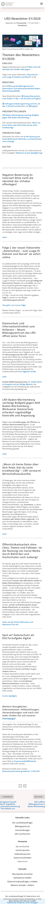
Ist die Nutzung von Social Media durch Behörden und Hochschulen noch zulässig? (22, 138)
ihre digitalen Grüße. (27, 371)
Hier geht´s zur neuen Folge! (14, 305)
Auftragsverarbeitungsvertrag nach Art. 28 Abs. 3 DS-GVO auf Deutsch (21, 105)
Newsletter (22, 25)
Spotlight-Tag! (36, 153)
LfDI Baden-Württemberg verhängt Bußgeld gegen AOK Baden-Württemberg (20, 116)
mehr (4, 237)
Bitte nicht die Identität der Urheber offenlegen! (21, 68)
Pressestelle (21, 23)
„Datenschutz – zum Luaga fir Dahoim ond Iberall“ (20, 75)
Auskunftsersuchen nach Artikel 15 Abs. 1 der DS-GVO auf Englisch (21, 97)
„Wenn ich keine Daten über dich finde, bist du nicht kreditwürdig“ (21, 125)
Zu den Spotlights (9, 696)
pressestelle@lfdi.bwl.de (26, 761)
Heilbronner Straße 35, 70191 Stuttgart (22, 903)
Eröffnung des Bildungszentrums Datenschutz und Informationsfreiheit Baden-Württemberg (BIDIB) (21, 88)
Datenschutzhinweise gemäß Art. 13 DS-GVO (21, 771)
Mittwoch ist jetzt (23, 153)
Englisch (34, 106)
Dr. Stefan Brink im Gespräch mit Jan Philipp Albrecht (22, 383)
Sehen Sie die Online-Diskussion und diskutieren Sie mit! (17, 623)
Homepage (8, 718)
